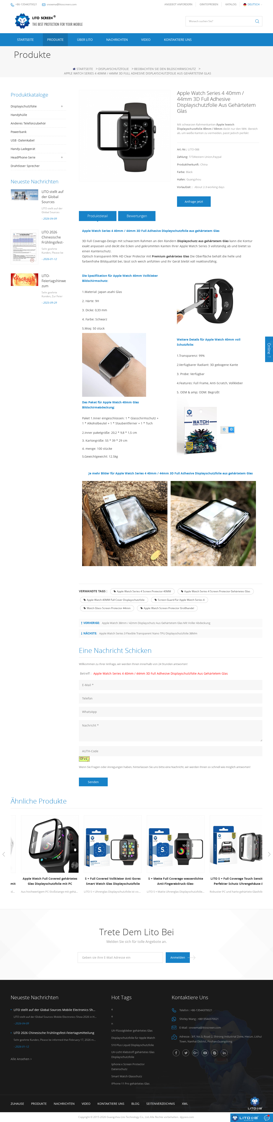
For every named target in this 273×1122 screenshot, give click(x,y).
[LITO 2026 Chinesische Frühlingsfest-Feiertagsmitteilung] (24, 247)
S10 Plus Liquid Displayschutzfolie (132, 1045)
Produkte (55, 39)
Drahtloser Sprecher (25, 166)
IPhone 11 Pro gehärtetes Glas (130, 1083)
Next (269, 854)
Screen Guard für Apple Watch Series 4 (181, 600)
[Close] (269, 364)
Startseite (25, 39)
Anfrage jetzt (194, 202)
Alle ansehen (20, 1059)
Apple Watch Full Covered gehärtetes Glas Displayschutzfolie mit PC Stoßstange (42, 881)
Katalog (231, 4)
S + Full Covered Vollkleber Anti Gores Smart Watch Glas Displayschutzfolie (105, 881)
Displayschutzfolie (113, 69)
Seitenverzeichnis (160, 1104)
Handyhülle (19, 115)
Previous (3, 854)
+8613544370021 (208, 1019)
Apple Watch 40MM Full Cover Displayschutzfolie (116, 600)
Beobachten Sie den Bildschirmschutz (165, 69)
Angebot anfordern (178, 4)
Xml (185, 1104)
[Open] (269, 349)
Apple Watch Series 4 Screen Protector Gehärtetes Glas (217, 591)
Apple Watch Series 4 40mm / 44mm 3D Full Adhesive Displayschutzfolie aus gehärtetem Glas (160, 673)
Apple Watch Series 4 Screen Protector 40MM (144, 591)
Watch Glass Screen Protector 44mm (109, 608)
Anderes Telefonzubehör (28, 123)
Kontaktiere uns (178, 39)
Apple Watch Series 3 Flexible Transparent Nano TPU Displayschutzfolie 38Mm (148, 633)
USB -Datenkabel (23, 140)
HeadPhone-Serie (23, 157)
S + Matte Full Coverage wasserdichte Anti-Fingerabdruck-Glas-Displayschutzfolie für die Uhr (168, 881)
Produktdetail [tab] (97, 216)
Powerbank (18, 132)
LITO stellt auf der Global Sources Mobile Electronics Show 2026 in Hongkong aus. (55, 1010)
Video (146, 39)
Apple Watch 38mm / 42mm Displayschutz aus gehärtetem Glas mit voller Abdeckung (156, 623)
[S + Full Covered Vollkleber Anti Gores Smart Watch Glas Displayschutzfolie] (105, 844)
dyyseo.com (187, 1117)
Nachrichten (117, 39)
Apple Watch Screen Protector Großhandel (169, 608)
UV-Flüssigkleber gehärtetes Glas (131, 1030)
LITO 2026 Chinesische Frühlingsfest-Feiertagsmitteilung (54, 1033)
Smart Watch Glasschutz (126, 1076)
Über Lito (85, 39)
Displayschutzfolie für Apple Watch (133, 1038)
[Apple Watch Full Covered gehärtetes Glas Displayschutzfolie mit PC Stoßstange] (42, 844)
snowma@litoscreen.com (62, 4)
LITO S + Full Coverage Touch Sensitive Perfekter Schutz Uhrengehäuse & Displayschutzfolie (231, 881)
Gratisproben (209, 4)
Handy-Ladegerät (23, 149)
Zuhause (17, 1104)
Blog (135, 1104)
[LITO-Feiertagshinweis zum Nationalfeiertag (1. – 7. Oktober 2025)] (24, 279)
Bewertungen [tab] (137, 216)
